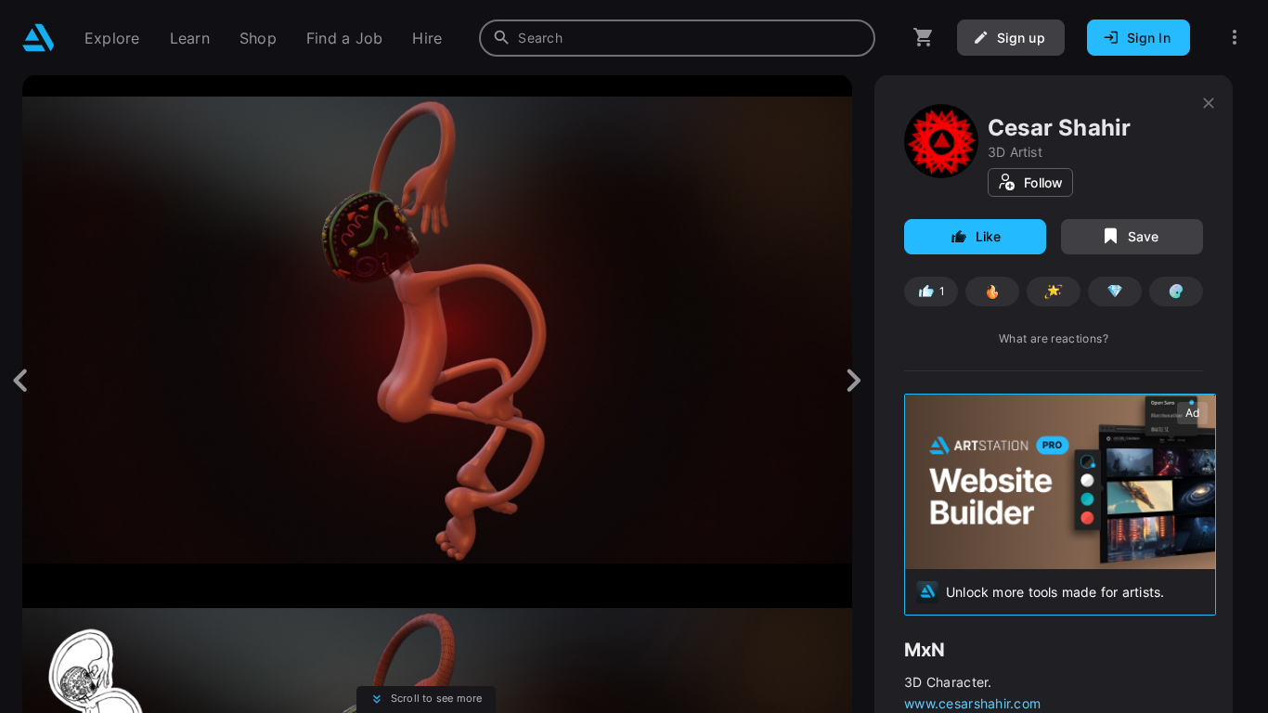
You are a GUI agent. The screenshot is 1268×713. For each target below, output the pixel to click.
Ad (1192, 413)
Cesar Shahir (1060, 127)
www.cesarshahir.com (972, 703)
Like (989, 236)
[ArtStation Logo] (38, 37)
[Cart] (923, 38)
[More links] (1234, 38)
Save (1143, 236)
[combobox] (677, 38)
